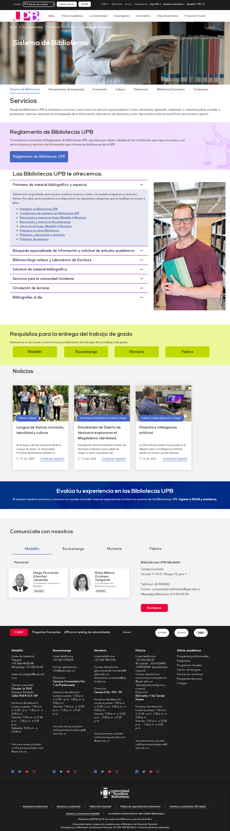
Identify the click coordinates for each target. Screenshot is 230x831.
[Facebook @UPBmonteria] (95, 772)
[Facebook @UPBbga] (54, 772)
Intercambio (143, 16)
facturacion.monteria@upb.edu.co (110, 679)
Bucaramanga (86, 352)
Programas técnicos (189, 678)
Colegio (182, 683)
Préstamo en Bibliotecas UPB (39, 209)
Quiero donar (67, 4)
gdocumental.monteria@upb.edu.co (110, 672)
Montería (136, 352)
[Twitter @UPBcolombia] (20, 772)
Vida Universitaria (167, 16)
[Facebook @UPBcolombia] (13, 772)
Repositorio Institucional (35, 806)
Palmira (187, 352)
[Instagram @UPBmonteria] (116, 772)
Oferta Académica (72, 16)
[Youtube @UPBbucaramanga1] (68, 772)
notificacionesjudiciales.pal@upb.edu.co (151, 746)
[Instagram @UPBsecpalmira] (158, 772)
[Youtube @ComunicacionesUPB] (27, 772)
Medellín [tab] (32, 548)
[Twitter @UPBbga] (61, 772)
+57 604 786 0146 (105, 660)
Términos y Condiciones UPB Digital (188, 806)
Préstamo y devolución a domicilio (42, 235)
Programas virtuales (189, 665)
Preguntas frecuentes (46, 632)
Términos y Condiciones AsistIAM (82, 813)
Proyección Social (195, 16)
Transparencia (140, 4)
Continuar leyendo (52, 459)
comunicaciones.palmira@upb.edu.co (151, 679)
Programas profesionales (193, 656)
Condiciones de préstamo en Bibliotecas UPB (49, 213)
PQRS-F (105, 4)
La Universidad (98, 16)
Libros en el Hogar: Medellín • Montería (46, 226)
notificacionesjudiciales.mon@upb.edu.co (109, 738)
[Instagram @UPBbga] (75, 772)
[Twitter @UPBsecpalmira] (143, 772)
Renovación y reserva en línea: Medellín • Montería (53, 218)
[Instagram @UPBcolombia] (34, 772)
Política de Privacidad (100, 806)
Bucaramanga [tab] (73, 549)
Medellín (35, 352)
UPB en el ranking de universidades (87, 632)
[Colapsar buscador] (203, 3)
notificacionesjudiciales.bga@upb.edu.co (69, 731)
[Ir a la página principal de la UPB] (26, 16)
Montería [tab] (114, 549)
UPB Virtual (116, 4)
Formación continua (190, 674)
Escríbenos (154, 608)
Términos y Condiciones (68, 806)
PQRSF (18, 632)
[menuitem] (51, 18)
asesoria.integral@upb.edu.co (28, 676)
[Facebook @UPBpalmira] (136, 772)
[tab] (79, 184)
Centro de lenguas (189, 670)
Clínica (128, 4)
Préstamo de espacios (34, 239)
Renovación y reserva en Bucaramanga (45, 222)
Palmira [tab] (155, 549)
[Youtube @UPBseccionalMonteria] (109, 772)
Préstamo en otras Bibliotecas (39, 230)
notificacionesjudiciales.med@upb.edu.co (27, 749)
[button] (79, 185)
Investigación (122, 16)
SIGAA (84, 4)
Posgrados (183, 661)
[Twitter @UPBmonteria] (102, 772)
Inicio (51, 16)
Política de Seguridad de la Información (140, 806)
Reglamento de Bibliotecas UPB (39, 156)
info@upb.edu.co (64, 670)
